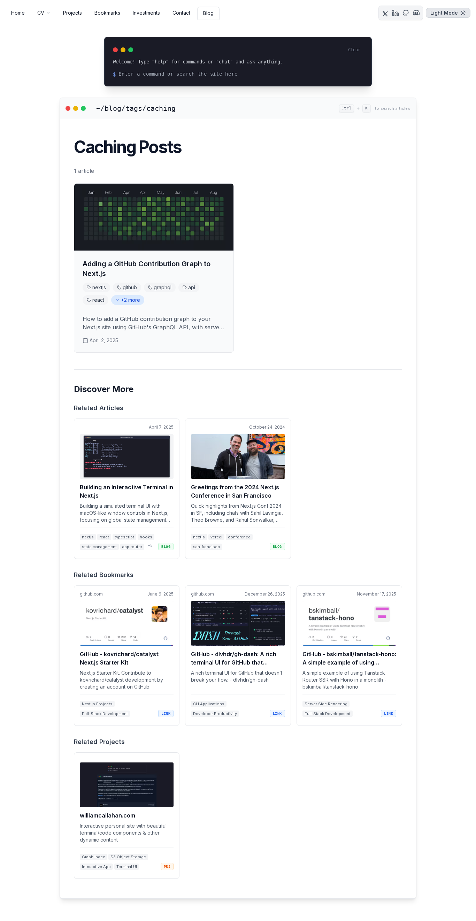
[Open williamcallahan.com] (126, 815)
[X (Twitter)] (385, 12)
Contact (181, 13)
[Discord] (416, 13)
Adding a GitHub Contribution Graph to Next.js (146, 269)
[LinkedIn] (395, 13)
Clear (354, 49)
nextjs (99, 287)
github (130, 287)
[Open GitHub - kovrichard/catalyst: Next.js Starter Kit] (126, 656)
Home (18, 13)
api (191, 287)
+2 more (130, 300)
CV (40, 13)
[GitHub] (406, 13)
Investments (146, 13)
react (98, 300)
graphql (162, 287)
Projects (72, 13)
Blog (208, 13)
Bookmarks (107, 13)
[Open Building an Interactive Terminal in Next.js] (126, 489)
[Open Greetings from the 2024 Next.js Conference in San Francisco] (237, 489)
